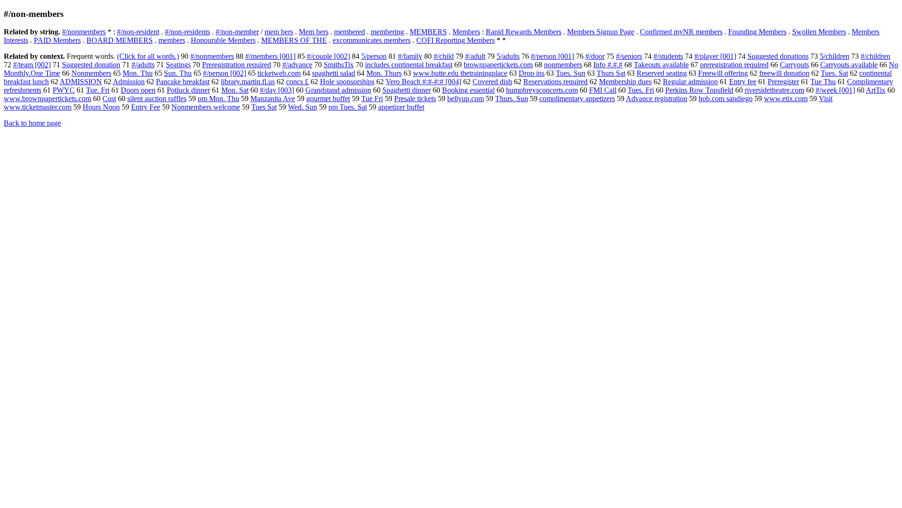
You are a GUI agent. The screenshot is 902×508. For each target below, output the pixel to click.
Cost (109, 99)
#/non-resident (138, 32)
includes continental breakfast (408, 65)
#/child (444, 56)
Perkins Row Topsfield (699, 90)
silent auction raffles (157, 99)
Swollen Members (819, 32)
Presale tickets (415, 99)
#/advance (297, 65)
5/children (834, 56)
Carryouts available (849, 65)
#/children (875, 56)
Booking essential (468, 90)
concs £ (297, 82)
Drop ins (531, 73)
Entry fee (742, 82)
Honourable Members (223, 40)
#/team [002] (32, 65)
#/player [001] (715, 56)
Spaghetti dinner (406, 90)
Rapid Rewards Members (523, 32)
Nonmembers (91, 73)
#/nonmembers (84, 32)
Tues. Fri (641, 90)
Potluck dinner (188, 90)
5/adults (508, 56)
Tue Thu (823, 82)
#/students (668, 56)
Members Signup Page (600, 32)
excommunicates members (372, 40)
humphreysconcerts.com (542, 90)
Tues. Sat (834, 73)
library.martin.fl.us (248, 82)
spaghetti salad (333, 73)
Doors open (138, 90)
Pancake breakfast (183, 82)
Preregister (783, 82)
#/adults (143, 65)
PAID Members (57, 40)
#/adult (475, 56)
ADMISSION (81, 82)
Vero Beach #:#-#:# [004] (423, 82)
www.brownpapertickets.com (47, 99)
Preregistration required (236, 65)
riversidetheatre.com (774, 90)
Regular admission (690, 82)
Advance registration (656, 99)
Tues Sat (264, 107)
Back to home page (32, 123)
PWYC (64, 90)
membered (349, 32)
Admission (129, 82)
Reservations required (555, 82)
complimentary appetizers (577, 99)
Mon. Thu (138, 73)
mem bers (278, 32)
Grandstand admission (338, 90)
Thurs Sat (611, 73)
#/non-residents (187, 32)
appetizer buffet (401, 107)
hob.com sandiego (726, 99)
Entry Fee (145, 107)
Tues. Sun (570, 73)
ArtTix (876, 90)
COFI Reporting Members (455, 40)
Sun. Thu (178, 73)
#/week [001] (835, 90)
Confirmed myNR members (681, 32)
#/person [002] (224, 73)
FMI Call (602, 90)
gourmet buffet (328, 99)
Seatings (178, 65)
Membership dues (625, 82)
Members (466, 32)
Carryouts (794, 65)
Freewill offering (723, 73)
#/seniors (629, 56)
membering (387, 32)
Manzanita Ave (272, 99)
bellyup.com (465, 99)
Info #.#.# (607, 65)
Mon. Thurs (384, 73)
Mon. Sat (235, 90)
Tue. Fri (97, 90)
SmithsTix (339, 65)
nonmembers (563, 65)
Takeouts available (661, 65)
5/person (374, 56)
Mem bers (313, 32)
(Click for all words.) (148, 56)
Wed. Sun (302, 107)
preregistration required (734, 65)
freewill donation (784, 73)
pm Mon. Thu (218, 99)
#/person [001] (552, 56)
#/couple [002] (328, 56)
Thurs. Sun (511, 99)
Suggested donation (91, 65)
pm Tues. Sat (347, 107)
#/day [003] (277, 90)
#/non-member (237, 32)
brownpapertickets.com (498, 65)
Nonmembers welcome (205, 107)
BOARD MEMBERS (119, 40)
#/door (595, 56)
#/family (410, 56)
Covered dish (492, 82)
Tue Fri (372, 99)
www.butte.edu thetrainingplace (460, 73)
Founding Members (757, 32)
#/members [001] (270, 56)
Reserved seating (662, 73)
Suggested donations (778, 56)
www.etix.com (786, 99)
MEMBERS (428, 32)
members (171, 40)
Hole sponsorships (347, 82)
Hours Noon (101, 107)
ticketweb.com (279, 73)
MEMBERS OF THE (294, 40)
